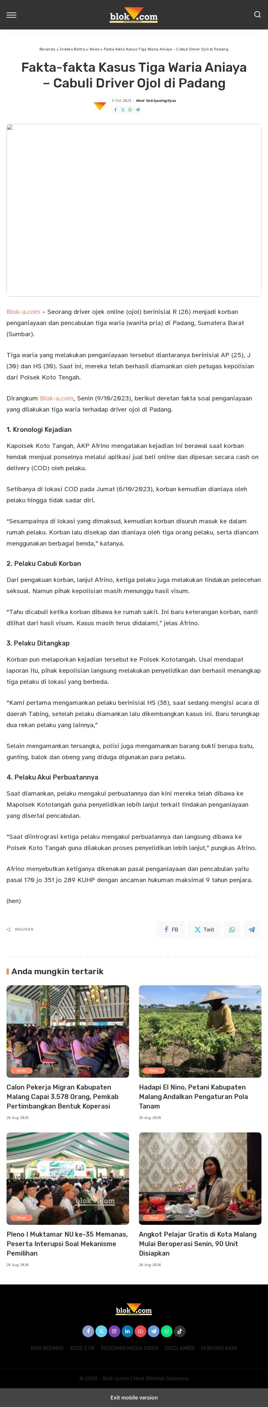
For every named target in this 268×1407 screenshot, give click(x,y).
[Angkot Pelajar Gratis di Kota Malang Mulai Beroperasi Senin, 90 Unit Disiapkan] (200, 1178)
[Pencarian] (257, 14)
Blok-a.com (23, 312)
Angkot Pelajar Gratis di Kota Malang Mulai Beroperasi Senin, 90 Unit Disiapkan (198, 1243)
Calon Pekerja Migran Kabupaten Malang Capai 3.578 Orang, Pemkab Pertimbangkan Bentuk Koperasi (63, 1096)
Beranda (47, 49)
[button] (13, 14)
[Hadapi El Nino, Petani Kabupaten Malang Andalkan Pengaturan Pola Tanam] (200, 1031)
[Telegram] (137, 110)
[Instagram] (114, 1331)
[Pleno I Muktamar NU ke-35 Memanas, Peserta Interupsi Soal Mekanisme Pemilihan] (68, 1178)
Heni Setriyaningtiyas (156, 101)
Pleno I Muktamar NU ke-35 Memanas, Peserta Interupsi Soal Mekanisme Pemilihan (67, 1243)
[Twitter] (122, 110)
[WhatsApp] (130, 110)
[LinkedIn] (127, 1331)
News (94, 49)
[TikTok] (180, 1331)
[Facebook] (115, 110)
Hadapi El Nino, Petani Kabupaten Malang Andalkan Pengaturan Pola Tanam (193, 1096)
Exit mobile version (134, 1397)
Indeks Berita (72, 49)
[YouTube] (140, 1331)
